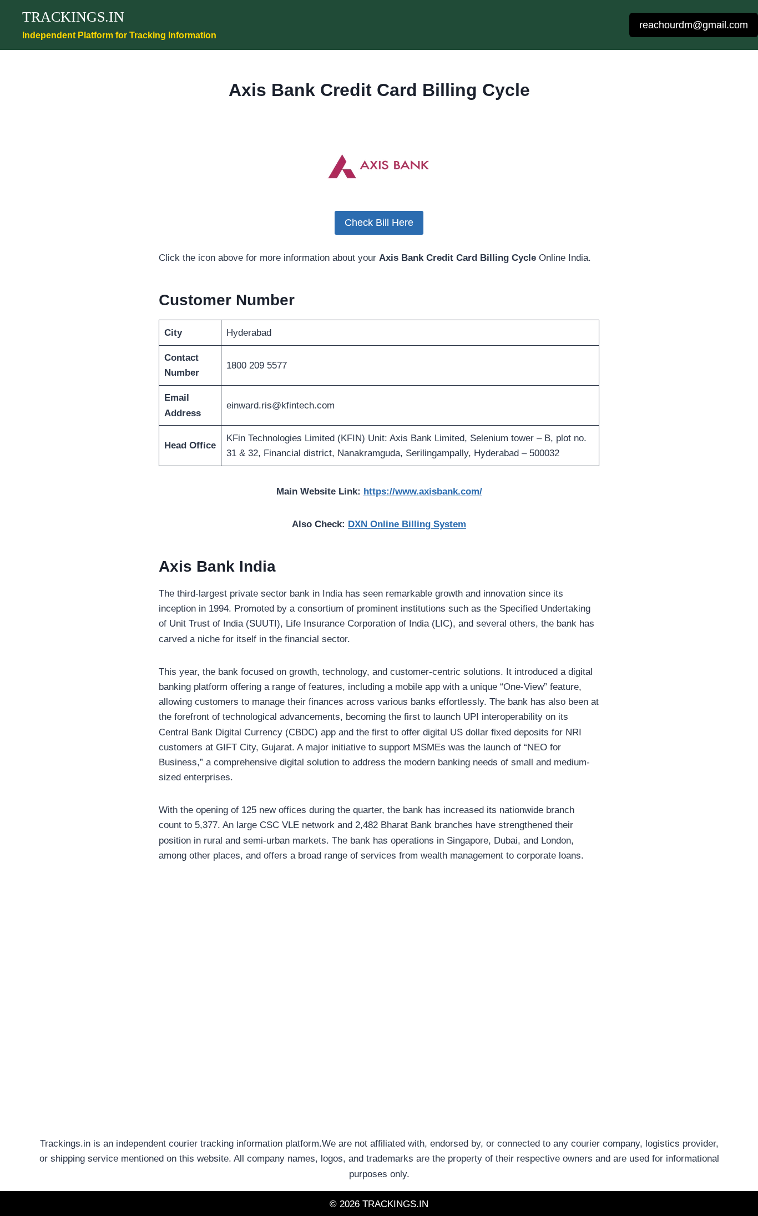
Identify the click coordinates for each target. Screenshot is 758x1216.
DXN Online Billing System (407, 524)
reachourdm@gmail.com (693, 25)
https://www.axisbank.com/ (422, 491)
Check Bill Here (379, 222)
